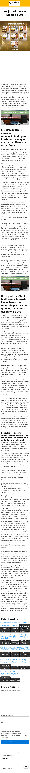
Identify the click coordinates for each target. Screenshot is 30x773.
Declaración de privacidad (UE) (11, 752)
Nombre (3, 708)
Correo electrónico (7, 715)
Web (2, 722)
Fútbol (3, 8)
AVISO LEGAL (6, 758)
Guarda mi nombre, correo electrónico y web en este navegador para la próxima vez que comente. (14, 734)
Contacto (5, 760)
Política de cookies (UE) (9, 755)
